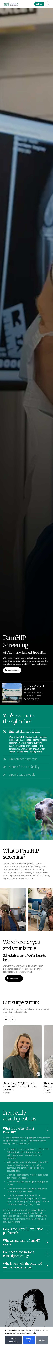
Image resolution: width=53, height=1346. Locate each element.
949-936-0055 (33, 699)
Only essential (13, 1340)
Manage (42, 1340)
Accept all (29, 1340)
